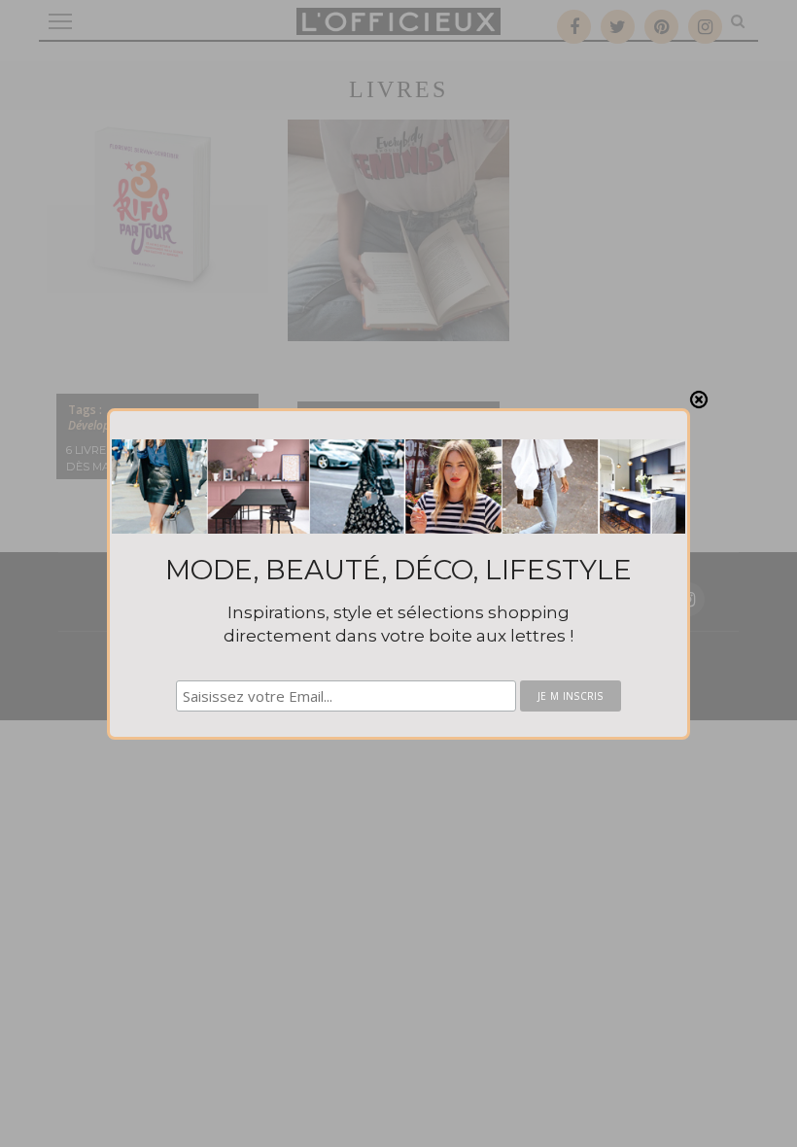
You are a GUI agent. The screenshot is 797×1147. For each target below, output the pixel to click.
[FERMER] (699, 399)
